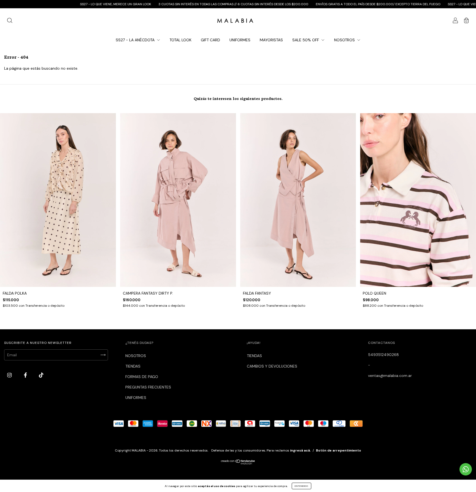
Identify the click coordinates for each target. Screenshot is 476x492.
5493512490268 (383, 354)
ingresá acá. (300, 450)
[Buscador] (9, 21)
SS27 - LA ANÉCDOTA (136, 39)
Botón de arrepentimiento (338, 450)
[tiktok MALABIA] (41, 375)
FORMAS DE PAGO (141, 376)
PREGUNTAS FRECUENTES (148, 387)
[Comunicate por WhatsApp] (465, 469)
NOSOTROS (345, 39)
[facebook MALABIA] (26, 375)
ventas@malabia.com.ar (390, 375)
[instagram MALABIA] (10, 375)
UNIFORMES (239, 39)
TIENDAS (132, 366)
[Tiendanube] (238, 463)
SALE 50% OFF (306, 39)
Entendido (301, 486)
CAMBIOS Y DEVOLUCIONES (272, 366)
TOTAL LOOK (180, 39)
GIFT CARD (210, 39)
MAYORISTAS (271, 39)
